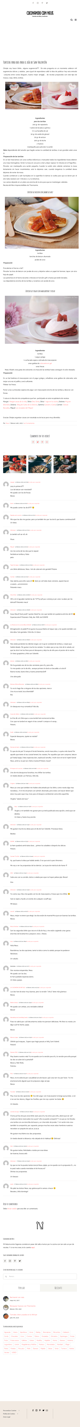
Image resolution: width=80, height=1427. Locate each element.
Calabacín (66, 1332)
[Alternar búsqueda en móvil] (72, 20)
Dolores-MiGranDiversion (17, 684)
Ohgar (67, 1344)
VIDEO (14, 1352)
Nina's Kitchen (14, 927)
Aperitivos (23, 1332)
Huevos (62, 1340)
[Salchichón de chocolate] (65, 464)
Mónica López (14, 1037)
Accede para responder (34, 482)
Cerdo (6, 1336)
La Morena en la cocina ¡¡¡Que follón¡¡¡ (20, 625)
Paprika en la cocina (16, 515)
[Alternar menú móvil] (76, 20)
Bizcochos (56, 1332)
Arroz (31, 1332)
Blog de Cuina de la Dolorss (27, 404)
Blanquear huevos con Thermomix (23, 1306)
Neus (7, 423)
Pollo (28, 1348)
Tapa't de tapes (14, 565)
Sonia (11, 504)
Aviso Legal (6, 1417)
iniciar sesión (12, 1208)
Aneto (15, 1332)
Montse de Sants (14, 747)
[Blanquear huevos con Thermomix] (6, 1306)
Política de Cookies (9, 1414)
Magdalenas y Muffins (29, 1344)
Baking (38, 1332)
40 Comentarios (29, 423)
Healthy (39, 1340)
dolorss (12, 661)
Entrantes (54, 1336)
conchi (12, 911)
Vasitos (71, 1348)
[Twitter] (20, 1261)
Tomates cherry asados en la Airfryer (23, 1314)
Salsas (50, 1348)
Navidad (60, 1344)
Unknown (13, 530)
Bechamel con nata (17, 1297)
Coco (22, 1336)
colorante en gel (46, 363)
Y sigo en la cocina (51, 401)
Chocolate (14, 1336)
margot (12, 482)
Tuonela (12, 1092)
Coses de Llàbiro (14, 714)
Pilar (11, 1074)
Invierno (70, 1340)
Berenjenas (47, 1332)
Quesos (35, 1348)
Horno (55, 1340)
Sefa (11, 1146)
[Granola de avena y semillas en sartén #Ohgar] (39, 464)
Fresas (72, 1336)
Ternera (63, 1348)
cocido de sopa (14, 1112)
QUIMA (12, 841)
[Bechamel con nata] (6, 1297)
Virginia (12, 784)
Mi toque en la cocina (16, 768)
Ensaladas (45, 1336)
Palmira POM (14, 1052)
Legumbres (8, 1344)
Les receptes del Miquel (24, 408)
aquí (33, 1247)
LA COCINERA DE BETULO (17, 988)
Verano (6, 1352)
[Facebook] (5, 1261)
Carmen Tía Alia (14, 856)
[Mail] (47, 1410)
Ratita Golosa (14, 1003)
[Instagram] (10, 1261)
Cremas (29, 1336)
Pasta (6, 1348)
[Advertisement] (40, 39)
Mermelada (50, 1344)
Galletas (24, 1340)
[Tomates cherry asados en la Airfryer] (6, 1315)
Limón (17, 1344)
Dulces (37, 1336)
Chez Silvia (35, 401)
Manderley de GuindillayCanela (19, 1018)
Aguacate (7, 1332)
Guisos (32, 1340)
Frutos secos (14, 1340)
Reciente (58, 1288)
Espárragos (63, 1336)
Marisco (41, 1344)
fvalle (11, 732)
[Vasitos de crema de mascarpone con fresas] (14, 464)
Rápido (43, 1348)
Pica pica (21, 1348)
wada (11, 1184)
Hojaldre (47, 1340)
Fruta (6, 1340)
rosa (11, 941)
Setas (56, 1348)
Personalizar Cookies (9, 1410)
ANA (11, 873)
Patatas (13, 1348)
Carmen (12, 577)
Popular (21, 1288)
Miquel (12, 547)
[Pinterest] (15, 1261)
